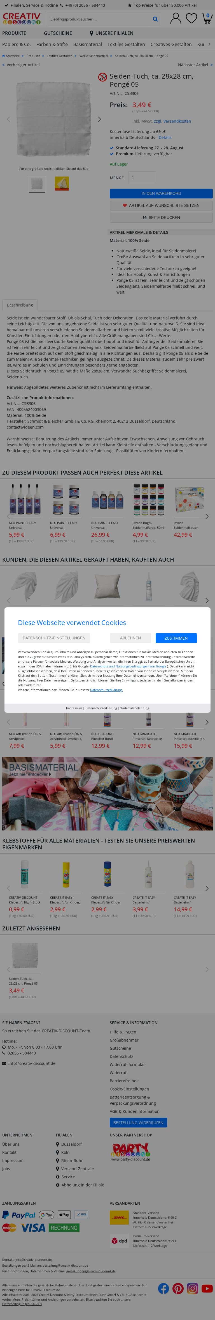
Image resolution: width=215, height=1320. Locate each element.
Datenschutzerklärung (101, 708)
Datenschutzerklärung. (106, 690)
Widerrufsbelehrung (134, 708)
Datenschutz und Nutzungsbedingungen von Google (128, 666)
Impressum (74, 708)
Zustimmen (176, 638)
